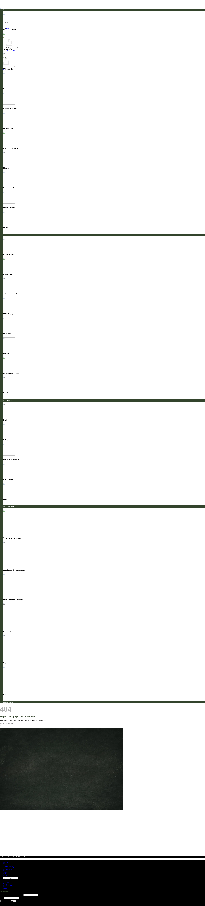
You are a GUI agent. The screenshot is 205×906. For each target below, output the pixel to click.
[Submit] (0, 725)
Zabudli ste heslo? (4, 904)
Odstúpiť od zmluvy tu (6, 825)
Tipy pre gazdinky (4, 836)
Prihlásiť (13, 901)
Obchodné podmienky (5, 819)
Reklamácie (3, 824)
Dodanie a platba (4, 833)
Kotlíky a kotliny (7, 400)
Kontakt (2, 837)
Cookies (2, 822)
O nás (1, 831)
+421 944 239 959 (8, 849)
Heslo (2, 898)
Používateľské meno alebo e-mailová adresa (11, 895)
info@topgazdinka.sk (9, 850)
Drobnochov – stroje (8, 506)
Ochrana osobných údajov (6, 821)
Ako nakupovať (4, 834)
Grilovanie (6, 234)
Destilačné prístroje (8, 702)
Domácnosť (6, 9)
